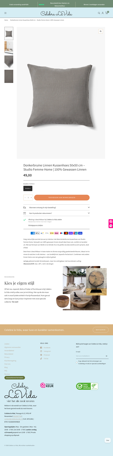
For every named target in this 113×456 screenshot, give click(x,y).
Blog (6, 367)
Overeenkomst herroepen (14, 378)
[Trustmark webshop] (47, 386)
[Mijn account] (103, 13)
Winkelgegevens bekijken (35, 225)
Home (6, 20)
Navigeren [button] (100, 330)
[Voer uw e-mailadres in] (106, 356)
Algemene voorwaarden (12, 347)
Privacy (6, 357)
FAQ (5, 371)
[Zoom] (100, 31)
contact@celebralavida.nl (13, 419)
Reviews (7, 374)
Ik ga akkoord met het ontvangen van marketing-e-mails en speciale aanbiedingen (92, 362)
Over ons (7, 364)
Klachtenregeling (10, 361)
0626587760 (17, 416)
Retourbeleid (8, 354)
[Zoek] (99, 13)
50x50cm (28, 188)
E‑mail (78, 352)
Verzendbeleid (9, 350)
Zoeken (6, 344)
